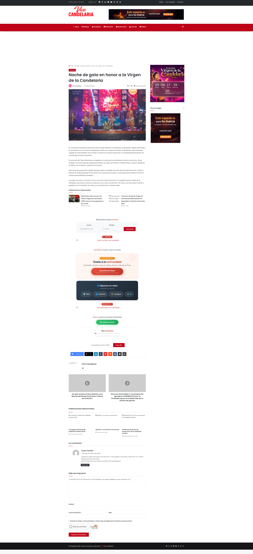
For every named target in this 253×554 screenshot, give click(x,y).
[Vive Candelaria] (81, 11)
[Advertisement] (126, 48)
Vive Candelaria (170, 2)
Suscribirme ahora (107, 271)
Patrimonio (109, 27)
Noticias (86, 27)
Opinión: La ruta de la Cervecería (107, 430)
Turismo (134, 27)
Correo (89, 225)
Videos (143, 27)
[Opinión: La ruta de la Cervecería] (107, 421)
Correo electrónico (75, 512)
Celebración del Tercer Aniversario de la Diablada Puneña (131, 431)
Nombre (111, 225)
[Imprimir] (124, 354)
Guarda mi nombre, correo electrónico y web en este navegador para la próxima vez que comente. (101, 521)
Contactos (180, 2)
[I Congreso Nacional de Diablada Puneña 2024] (80, 421)
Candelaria (97, 27)
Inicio (77, 27)
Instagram (116, 294)
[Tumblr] (101, 354)
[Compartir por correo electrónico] (120, 354)
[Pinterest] (105, 354)
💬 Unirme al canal (107, 322)
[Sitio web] (83, 368)
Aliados (161, 2)
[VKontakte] (115, 354)
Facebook (100, 294)
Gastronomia (121, 27)
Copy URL (119, 345)
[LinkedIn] (96, 354)
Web (86, 294)
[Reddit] (110, 354)
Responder (85, 465)
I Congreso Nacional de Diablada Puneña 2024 (77, 430)
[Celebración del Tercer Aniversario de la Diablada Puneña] (134, 421)
